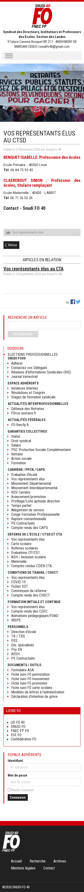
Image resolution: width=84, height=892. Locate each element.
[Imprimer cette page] (67, 303)
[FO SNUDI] (11, 850)
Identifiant (15, 761)
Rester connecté (22, 790)
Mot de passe (17, 775)
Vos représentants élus (28, 232)
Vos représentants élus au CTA (33, 268)
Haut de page (75, 879)
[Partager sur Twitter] (78, 303)
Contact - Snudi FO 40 (25, 208)
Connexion (18, 797)
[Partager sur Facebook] (72, 303)
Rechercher (23, 334)
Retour (12, 245)
